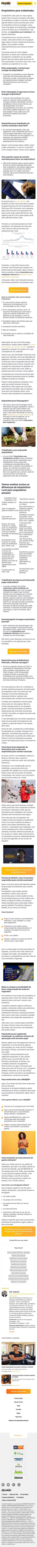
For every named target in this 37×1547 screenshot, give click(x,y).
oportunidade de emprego (18, 1273)
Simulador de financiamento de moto (18, 1278)
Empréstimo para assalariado (18, 1261)
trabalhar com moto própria (18, 1281)
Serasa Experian (20, 201)
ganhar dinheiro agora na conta (18, 1270)
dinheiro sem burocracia (18, 1255)
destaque (26, 1252)
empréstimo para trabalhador (18, 1267)
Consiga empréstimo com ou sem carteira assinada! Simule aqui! (18, 871)
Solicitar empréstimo (18, 1391)
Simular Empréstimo (24, 3)
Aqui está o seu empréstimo (18, 651)
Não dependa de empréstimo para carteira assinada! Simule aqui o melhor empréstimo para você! (18, 1231)
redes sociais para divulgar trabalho (18, 1276)
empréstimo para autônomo (18, 1264)
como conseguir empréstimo (15, 1252)
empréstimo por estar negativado (19, 414)
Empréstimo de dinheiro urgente (18, 1258)
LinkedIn (11, 1331)
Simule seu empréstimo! (18, 290)
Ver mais (17, 1435)
